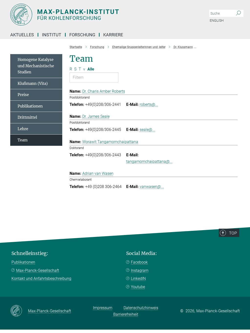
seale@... (147, 129)
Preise (23, 94)
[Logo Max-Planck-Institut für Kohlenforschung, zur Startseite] (101, 15)
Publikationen (30, 106)
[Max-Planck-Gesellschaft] (19, 311)
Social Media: (141, 253)
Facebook (139, 262)
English (217, 20)
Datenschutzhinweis (141, 307)
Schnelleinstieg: (29, 253)
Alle (90, 69)
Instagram (139, 270)
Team (23, 140)
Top (233, 233)
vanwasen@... (152, 186)
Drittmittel (27, 117)
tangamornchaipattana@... (149, 161)
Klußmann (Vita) (33, 83)
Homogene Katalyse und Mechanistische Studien (36, 65)
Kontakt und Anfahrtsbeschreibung (41, 278)
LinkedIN (138, 278)
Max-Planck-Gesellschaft (37, 270)
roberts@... (149, 104)
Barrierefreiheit (125, 314)
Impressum (102, 307)
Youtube (138, 286)
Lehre (23, 129)
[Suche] (238, 13)
